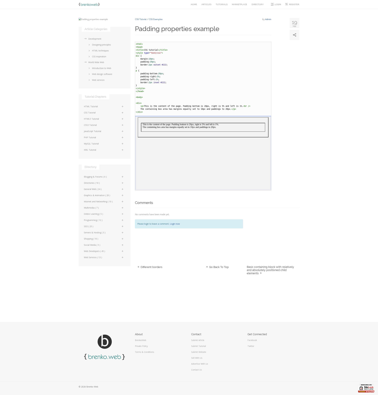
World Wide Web (96, 62)
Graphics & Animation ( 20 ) (97, 195)
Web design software (102, 74)
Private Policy (141, 346)
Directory (258, 4)
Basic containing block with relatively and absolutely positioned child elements (270, 270)
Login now (175, 223)
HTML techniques (100, 50)
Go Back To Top (218, 267)
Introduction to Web (101, 68)
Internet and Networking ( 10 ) (98, 201)
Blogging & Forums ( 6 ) (95, 176)
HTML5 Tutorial (91, 118)
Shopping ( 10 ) (91, 238)
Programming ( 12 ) (93, 220)
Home (194, 4)
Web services (98, 80)
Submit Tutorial (198, 346)
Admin (268, 19)
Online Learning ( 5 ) (93, 213)
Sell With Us (196, 357)
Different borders (151, 267)
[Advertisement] (273, 233)
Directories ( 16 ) (92, 182)
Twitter (250, 346)
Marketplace (239, 4)
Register (294, 4)
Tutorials (222, 4)
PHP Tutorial (90, 137)
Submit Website (198, 352)
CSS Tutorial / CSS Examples (149, 19)
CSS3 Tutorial (90, 125)
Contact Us (196, 369)
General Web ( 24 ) (93, 189)
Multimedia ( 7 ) (91, 207)
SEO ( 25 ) (88, 226)
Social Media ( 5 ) (92, 244)
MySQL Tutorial (91, 143)
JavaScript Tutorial (92, 131)
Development (94, 38)
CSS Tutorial (90, 112)
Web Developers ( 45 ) (94, 251)
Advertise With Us (199, 363)
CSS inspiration (99, 56)
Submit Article (197, 340)
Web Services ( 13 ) (93, 257)
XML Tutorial (90, 149)
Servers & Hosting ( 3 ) (94, 232)
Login (278, 4)
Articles (206, 4)
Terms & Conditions (144, 352)
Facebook (252, 340)
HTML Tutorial (91, 106)
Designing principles (101, 44)
